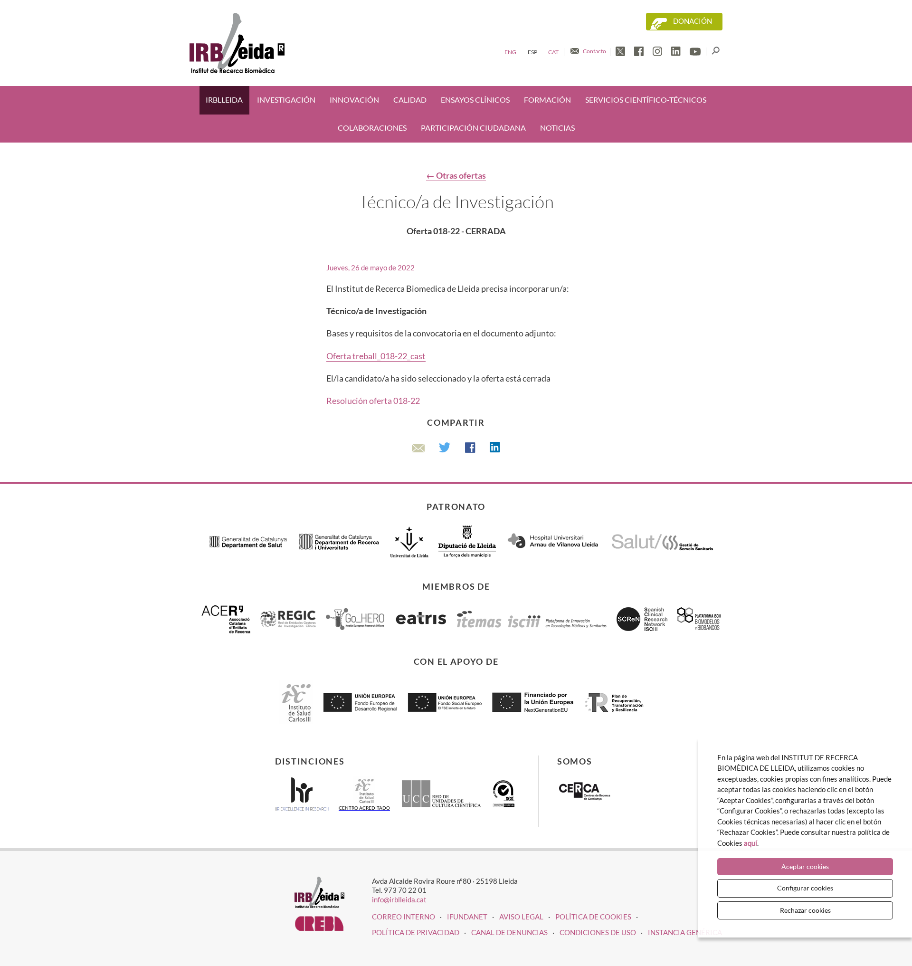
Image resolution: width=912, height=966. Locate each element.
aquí (750, 843)
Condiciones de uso (598, 932)
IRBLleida (224, 100)
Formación (547, 100)
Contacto (594, 51)
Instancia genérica (685, 932)
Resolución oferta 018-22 (373, 400)
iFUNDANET (467, 916)
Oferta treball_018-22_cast (376, 356)
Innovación (354, 100)
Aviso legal (521, 916)
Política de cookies (593, 916)
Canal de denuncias (509, 932)
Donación (692, 21)
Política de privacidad (415, 932)
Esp (532, 52)
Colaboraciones (372, 128)
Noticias (557, 128)
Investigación (286, 100)
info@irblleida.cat (399, 899)
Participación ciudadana (473, 128)
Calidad (410, 100)
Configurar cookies (805, 888)
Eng (510, 52)
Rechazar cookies (805, 910)
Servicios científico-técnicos (645, 100)
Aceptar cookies (805, 866)
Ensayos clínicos (475, 100)
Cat (553, 52)
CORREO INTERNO (403, 916)
